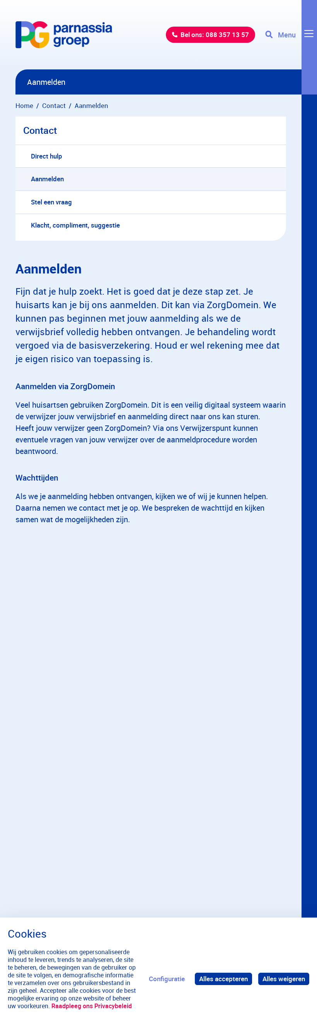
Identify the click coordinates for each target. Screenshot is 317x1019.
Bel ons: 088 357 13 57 (215, 34)
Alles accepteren (223, 978)
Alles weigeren (283, 978)
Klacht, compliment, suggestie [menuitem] (75, 225)
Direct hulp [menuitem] (46, 156)
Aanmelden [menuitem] (47, 178)
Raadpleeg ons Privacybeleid (91, 1006)
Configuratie (167, 978)
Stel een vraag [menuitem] (51, 201)
